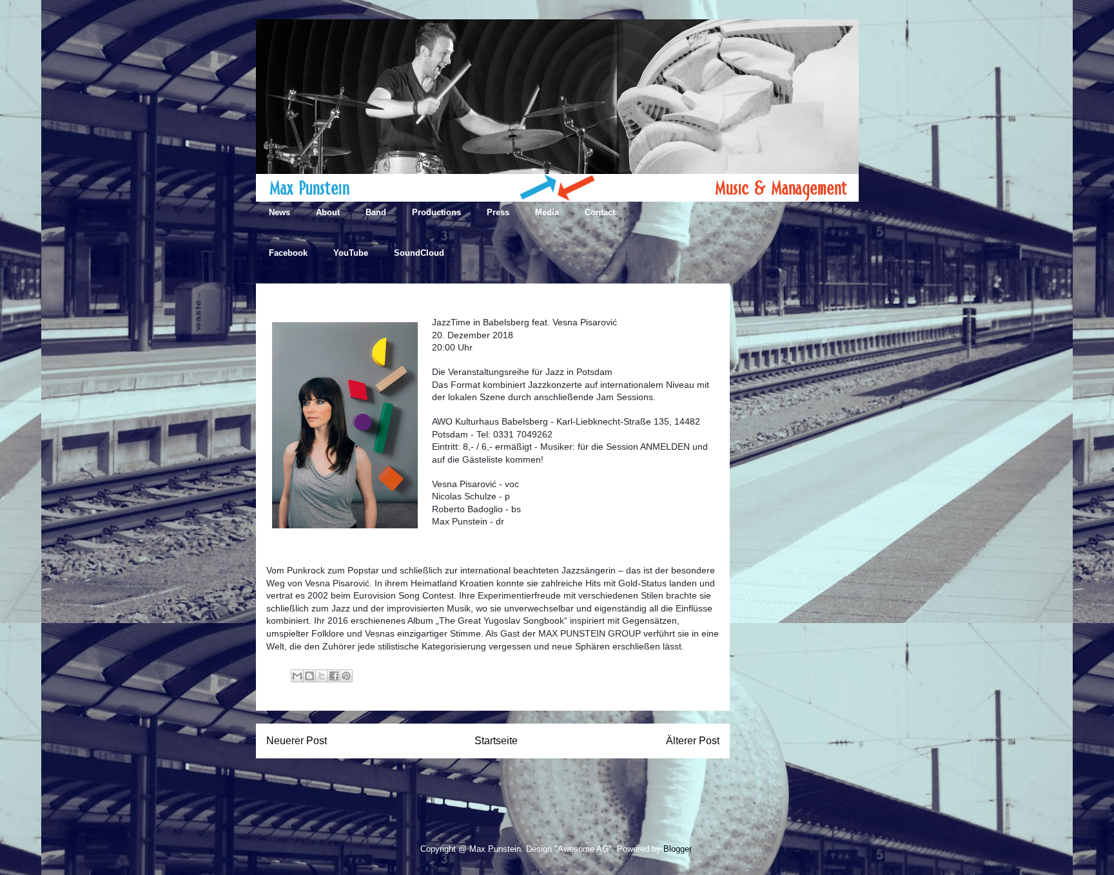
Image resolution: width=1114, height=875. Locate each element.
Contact (600, 212)
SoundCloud (419, 253)
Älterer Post (692, 740)
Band (376, 212)
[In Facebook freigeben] (333, 675)
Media (547, 212)
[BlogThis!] (309, 675)
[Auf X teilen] (321, 675)
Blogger (677, 849)
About (328, 212)
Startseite (496, 740)
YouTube (350, 253)
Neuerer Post (296, 740)
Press (498, 212)
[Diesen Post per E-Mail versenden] (297, 675)
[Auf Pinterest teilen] (346, 675)
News (279, 212)
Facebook (288, 253)
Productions (436, 212)
